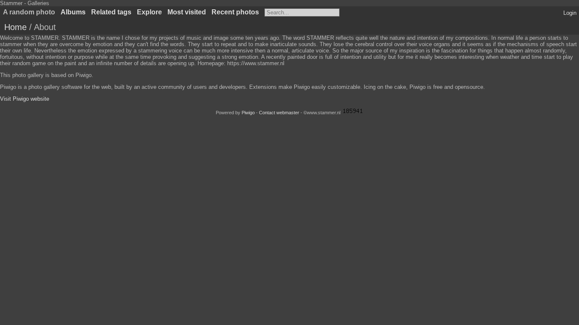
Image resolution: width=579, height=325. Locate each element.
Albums (73, 12)
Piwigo (248, 112)
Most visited (186, 12)
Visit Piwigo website (24, 99)
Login (569, 13)
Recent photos (235, 12)
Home (15, 27)
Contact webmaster (279, 112)
